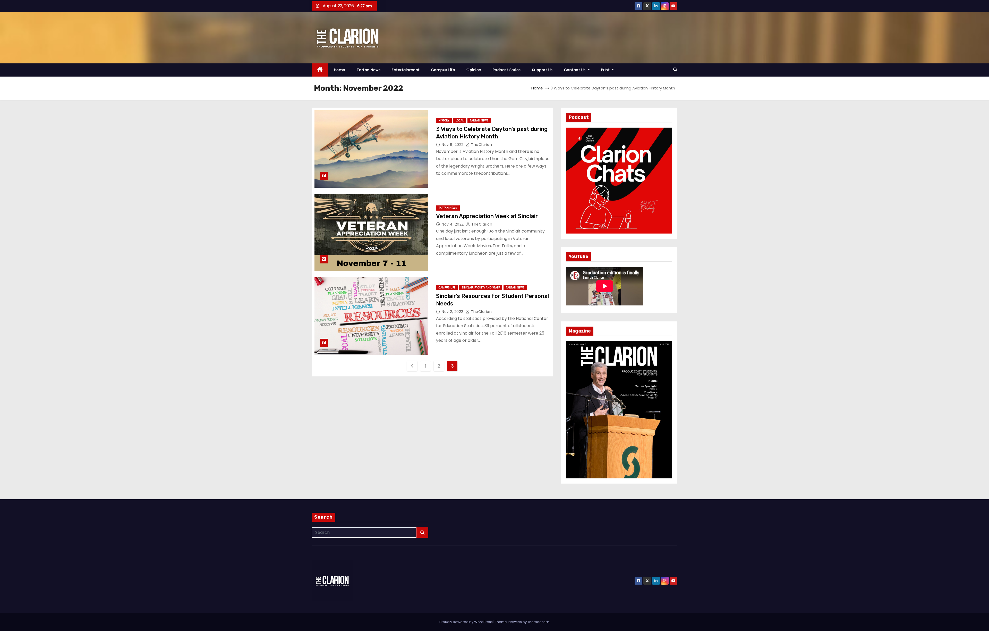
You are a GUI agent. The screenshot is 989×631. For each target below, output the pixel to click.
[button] (675, 70)
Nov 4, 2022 (453, 224)
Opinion (473, 69)
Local (460, 120)
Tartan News (369, 69)
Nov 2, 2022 (453, 311)
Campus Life (443, 69)
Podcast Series (507, 69)
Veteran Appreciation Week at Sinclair (487, 216)
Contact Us (575, 69)
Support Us (542, 69)
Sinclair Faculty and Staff (481, 287)
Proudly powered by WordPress (466, 621)
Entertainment (406, 69)
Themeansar (538, 621)
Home (339, 69)
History (444, 120)
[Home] (320, 70)
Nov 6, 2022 (453, 144)
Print (606, 69)
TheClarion (481, 144)
